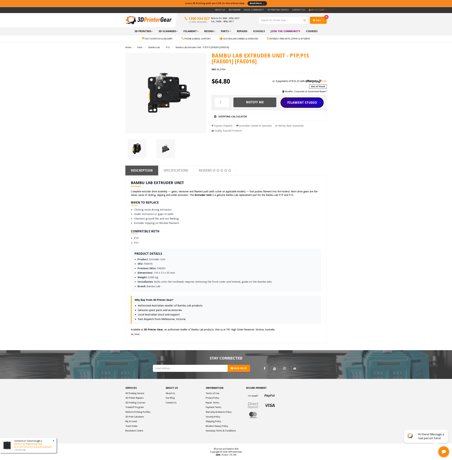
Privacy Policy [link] (212, 398)
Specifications (176, 170)
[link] (264, 368)
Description (142, 170)
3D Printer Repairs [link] (134, 398)
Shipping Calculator (232, 116)
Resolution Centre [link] (134, 430)
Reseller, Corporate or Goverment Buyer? (305, 91)
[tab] (269, 116)
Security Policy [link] (213, 416)
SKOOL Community (254, 10)
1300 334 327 (199, 19)
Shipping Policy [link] (213, 421)
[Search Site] (304, 20)
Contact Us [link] (171, 402)
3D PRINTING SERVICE (278, 10)
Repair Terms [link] (212, 402)
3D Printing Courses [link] (135, 402)
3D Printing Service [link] (134, 393)
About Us (220, 10)
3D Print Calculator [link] (134, 416)
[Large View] (137, 148)
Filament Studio (302, 102)
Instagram (234, 10)
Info (324, 81)
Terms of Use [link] (212, 393)
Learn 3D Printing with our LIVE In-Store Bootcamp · (225, 3)
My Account (318, 10)
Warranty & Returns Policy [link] (218, 412)
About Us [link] (170, 393)
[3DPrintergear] (148, 20)
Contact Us (298, 10)
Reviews (206, 170)
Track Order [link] (131, 426)
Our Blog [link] (170, 398)
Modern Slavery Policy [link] (217, 426)
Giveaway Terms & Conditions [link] (221, 430)
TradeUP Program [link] (134, 407)
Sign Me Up (240, 368)
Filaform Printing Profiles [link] (137, 412)
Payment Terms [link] (213, 407)
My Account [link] (131, 421)
